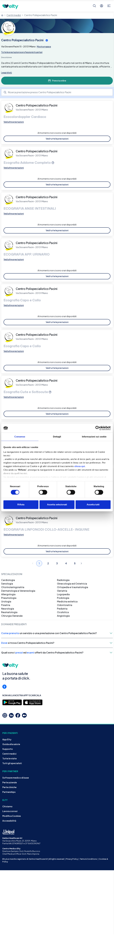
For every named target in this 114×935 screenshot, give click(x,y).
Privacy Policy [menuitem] (72, 859)
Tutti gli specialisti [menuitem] (12, 763)
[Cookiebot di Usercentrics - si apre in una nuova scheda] (98, 428)
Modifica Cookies (11, 816)
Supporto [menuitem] (7, 749)
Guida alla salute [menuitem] (11, 744)
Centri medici (14, 15)
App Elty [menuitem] (6, 739)
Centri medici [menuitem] (9, 753)
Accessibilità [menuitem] (9, 820)
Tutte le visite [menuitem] (9, 758)
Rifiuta (20, 504)
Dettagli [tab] (57, 436)
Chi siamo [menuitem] (7, 806)
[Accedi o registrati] (101, 5)
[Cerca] (94, 5)
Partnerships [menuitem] (8, 792)
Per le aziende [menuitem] (9, 782)
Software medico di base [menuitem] (15, 777)
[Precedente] (32, 563)
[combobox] (57, 92)
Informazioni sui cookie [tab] (94, 436)
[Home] (2, 15)
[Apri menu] (109, 5)
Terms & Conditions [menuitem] (88, 859)
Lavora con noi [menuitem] (10, 811)
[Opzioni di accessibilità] (4, 687)
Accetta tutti (93, 504)
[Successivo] (81, 563)
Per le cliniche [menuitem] (9, 787)
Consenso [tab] (19, 436)
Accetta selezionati (57, 504)
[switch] (43, 492)
